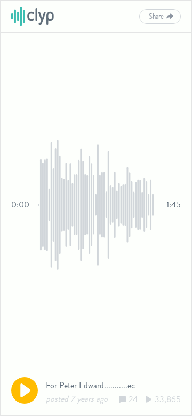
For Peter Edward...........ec (90, 385)
